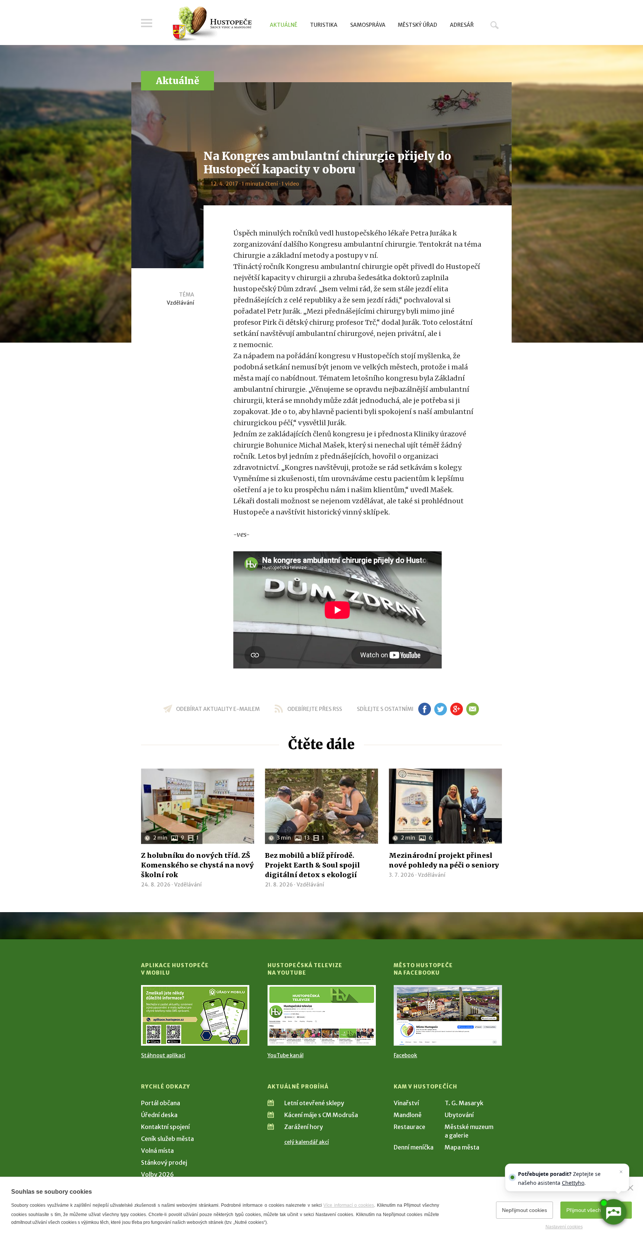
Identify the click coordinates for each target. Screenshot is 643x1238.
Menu (146, 23)
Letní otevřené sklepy (314, 1103)
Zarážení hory (303, 1126)
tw (440, 709)
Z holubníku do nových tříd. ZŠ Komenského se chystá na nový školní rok (197, 865)
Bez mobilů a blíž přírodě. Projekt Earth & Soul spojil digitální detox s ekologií (312, 865)
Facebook (405, 1055)
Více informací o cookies (348, 1205)
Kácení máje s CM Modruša (321, 1115)
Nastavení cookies (564, 1226)
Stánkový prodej (164, 1162)
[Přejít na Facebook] (448, 1015)
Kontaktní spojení (165, 1126)
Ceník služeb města (167, 1138)
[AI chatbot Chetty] (613, 1212)
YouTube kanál (286, 1055)
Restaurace (409, 1126)
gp (456, 709)
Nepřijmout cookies (524, 1210)
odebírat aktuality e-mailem (218, 709)
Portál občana (160, 1103)
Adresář (462, 25)
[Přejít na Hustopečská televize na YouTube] (322, 1015)
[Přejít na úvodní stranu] (212, 24)
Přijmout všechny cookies (596, 1210)
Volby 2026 (157, 1174)
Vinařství (406, 1103)
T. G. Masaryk (464, 1103)
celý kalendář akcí (306, 1142)
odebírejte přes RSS (314, 709)
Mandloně (408, 1115)
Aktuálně (283, 25)
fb (425, 709)
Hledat (494, 24)
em (472, 709)
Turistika (324, 25)
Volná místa (157, 1150)
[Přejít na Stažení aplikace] (195, 1015)
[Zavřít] (630, 1188)
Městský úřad (417, 25)
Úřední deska (159, 1115)
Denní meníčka (414, 1147)
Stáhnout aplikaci (163, 1055)
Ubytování (459, 1115)
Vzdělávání (180, 302)
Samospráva (368, 25)
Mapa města (462, 1147)
